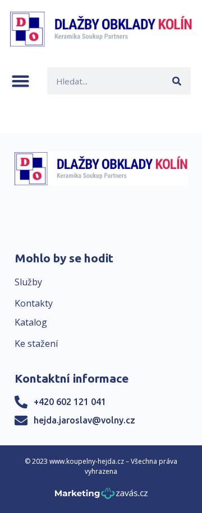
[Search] (177, 81)
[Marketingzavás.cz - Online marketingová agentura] (101, 496)
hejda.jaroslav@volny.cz (84, 420)
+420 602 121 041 (70, 402)
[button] (20, 81)
